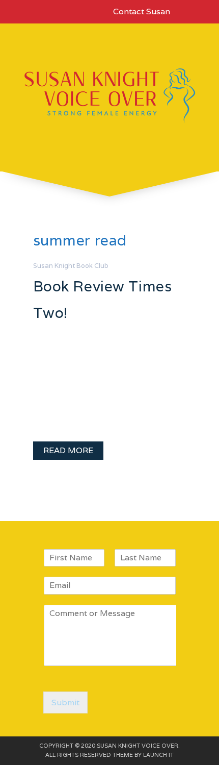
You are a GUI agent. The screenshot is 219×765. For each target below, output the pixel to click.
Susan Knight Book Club (70, 265)
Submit (65, 702)
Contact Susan (141, 11)
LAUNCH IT (158, 754)
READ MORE (68, 450)
